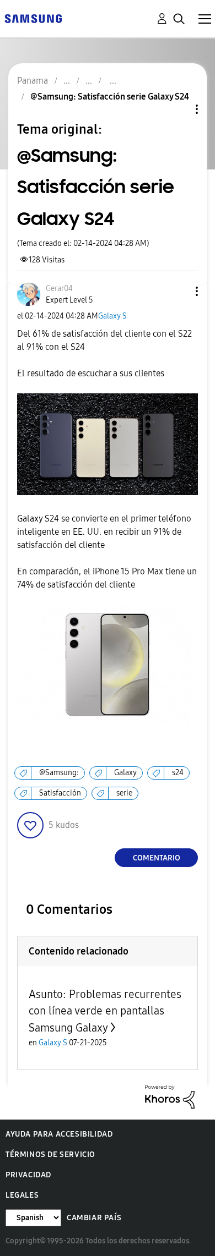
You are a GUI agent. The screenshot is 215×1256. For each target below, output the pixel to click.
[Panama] (33, 18)
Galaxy (125, 772)
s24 (178, 772)
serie (124, 793)
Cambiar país (94, 1217)
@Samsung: (59, 772)
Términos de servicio (50, 1154)
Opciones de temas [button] (178, 109)
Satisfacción (60, 793)
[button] (178, 291)
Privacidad (28, 1175)
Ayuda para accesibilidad (59, 1134)
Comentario (156, 858)
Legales (22, 1195)
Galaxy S (112, 316)
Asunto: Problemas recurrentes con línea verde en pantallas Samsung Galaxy (105, 1011)
